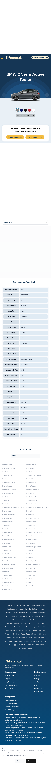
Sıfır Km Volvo (6, 529)
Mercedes (42, 630)
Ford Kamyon (23, 612)
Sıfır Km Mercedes (8, 539)
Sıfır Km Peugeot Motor (33, 547)
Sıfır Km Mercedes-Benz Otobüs (36, 507)
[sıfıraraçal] (13, 57)
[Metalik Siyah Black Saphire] (25, 110)
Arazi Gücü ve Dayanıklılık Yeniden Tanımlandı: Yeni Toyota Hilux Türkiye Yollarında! (25, 739)
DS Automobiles (21, 630)
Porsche (20, 645)
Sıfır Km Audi (30, 529)
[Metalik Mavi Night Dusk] (21, 110)
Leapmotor (13, 616)
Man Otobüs (21, 605)
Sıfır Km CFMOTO (31, 500)
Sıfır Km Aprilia (31, 464)
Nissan (18, 634)
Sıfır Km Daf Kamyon (32, 489)
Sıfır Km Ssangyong (8, 514)
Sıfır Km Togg (30, 575)
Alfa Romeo (22, 648)
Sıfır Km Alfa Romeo (32, 586)
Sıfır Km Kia (30, 579)
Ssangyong (36, 623)
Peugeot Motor (31, 634)
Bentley (21, 627)
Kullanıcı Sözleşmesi (12, 707)
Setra (31, 616)
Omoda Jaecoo (12, 609)
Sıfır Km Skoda (31, 522)
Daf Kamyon (33, 612)
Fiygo (36, 685)
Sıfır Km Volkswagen (9, 557)
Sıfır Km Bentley (7, 522)
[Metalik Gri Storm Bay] (17, 110)
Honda (35, 630)
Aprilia (13, 605)
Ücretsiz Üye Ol (10, 675)
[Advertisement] (25, 26)
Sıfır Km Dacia (31, 568)
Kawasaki (41, 612)
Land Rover (14, 627)
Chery (33, 605)
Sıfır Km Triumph (7, 479)
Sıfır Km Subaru (31, 554)
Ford (7, 616)
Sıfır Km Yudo (6, 547)
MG (13, 634)
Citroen (41, 609)
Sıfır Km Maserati (8, 582)
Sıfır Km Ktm (30, 479)
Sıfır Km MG (6, 543)
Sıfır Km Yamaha (31, 539)
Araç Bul (37, 675)
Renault (26, 641)
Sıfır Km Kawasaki (8, 493)
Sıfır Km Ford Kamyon (9, 489)
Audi (7, 630)
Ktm (26, 609)
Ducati (7, 605)
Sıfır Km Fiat (30, 511)
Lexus (42, 645)
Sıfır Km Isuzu (30, 557)
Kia (25, 645)
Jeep (37, 645)
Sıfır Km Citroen (31, 482)
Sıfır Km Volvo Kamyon (33, 497)
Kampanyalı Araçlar (11, 685)
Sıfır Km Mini (6, 536)
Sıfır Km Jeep (30, 582)
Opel (39, 627)
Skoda (28, 627)
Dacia (33, 641)
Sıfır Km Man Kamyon (33, 504)
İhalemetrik (38, 688)
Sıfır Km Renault (7, 568)
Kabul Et (31, 761)
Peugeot (9, 612)
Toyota (30, 648)
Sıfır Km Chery (6, 472)
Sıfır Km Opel (30, 525)
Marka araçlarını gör (35, 137)
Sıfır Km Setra (6, 500)
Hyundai (41, 637)
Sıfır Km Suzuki (7, 518)
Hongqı (34, 627)
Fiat (30, 623)
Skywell (12, 630)
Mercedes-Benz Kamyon (30, 620)
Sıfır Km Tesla (6, 561)
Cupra (9, 645)
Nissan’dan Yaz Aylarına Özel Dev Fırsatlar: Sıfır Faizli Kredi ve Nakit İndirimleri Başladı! (25, 724)
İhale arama (38, 692)
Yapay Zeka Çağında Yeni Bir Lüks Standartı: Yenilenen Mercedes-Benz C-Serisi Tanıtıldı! (24, 734)
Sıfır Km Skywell (7, 532)
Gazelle (43, 641)
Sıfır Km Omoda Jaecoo (34, 475)
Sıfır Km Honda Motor (9, 482)
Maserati (31, 645)
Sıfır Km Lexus (6, 586)
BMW (38, 641)
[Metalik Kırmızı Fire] (29, 110)
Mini (30, 630)
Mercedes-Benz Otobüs (15, 623)
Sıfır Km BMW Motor (8, 564)
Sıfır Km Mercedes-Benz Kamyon (13, 507)
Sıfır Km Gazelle (31, 572)
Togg (14, 645)
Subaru (15, 637)
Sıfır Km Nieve (30, 472)
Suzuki (7, 627)
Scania (43, 605)
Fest (43, 623)
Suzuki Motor (18, 641)
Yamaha (7, 634)
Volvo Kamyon (23, 616)
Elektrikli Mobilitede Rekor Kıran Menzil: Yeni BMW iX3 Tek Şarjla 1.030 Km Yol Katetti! (24, 719)
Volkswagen (23, 637)
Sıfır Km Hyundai (31, 561)
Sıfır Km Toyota (7, 589)
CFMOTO (37, 616)
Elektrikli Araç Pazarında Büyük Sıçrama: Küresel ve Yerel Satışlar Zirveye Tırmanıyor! (24, 729)
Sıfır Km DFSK (6, 550)
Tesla (35, 637)
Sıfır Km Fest (30, 514)
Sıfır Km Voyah (31, 486)
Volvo (44, 627)
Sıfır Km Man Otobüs (9, 468)
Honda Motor (33, 609)
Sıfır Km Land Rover (32, 518)
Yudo (23, 634)
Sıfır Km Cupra (7, 575)
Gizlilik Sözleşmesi (11, 700)
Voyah (15, 612)
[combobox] (25, 222)
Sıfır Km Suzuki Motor (33, 564)
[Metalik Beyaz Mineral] (33, 110)
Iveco (43, 616)
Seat (25, 623)
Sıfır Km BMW (6, 572)
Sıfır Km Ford (30, 493)
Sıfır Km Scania (7, 475)
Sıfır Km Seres (30, 550)
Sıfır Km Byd (30, 468)
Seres (44, 634)
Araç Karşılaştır (10, 682)
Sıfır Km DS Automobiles (34, 532)
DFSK (39, 634)
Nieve (38, 605)
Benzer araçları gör (15, 137)
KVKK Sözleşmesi (11, 703)
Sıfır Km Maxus (7, 554)
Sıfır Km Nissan (31, 543)
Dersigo (37, 679)
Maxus (9, 637)
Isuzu (30, 637)
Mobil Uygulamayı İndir (40, 57)
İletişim (7, 679)
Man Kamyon (16, 620)
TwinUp (36, 682)
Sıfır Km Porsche (7, 579)
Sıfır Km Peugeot (7, 486)
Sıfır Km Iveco (6, 504)
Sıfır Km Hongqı (7, 525)
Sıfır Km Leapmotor (8, 497)
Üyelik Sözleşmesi (11, 710)
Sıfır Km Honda (31, 536)
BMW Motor (9, 641)
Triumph (21, 609)
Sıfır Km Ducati (7, 464)
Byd (28, 605)
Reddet (19, 761)
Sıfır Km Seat (6, 511)
